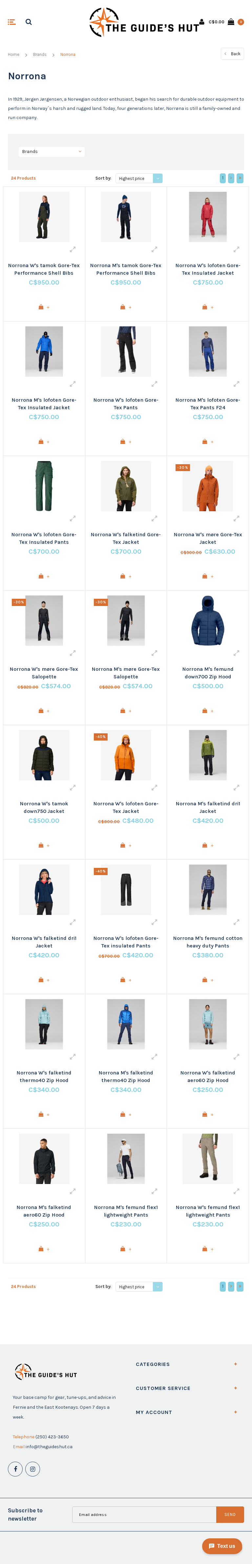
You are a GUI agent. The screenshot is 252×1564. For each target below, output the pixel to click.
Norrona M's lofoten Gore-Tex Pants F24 (208, 404)
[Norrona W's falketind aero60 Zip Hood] (208, 1024)
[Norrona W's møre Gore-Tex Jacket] (208, 486)
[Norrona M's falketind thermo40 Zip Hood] (126, 1024)
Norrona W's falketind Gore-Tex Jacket (126, 538)
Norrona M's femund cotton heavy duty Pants (207, 942)
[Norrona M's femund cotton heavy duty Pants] (208, 890)
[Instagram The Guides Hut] (32, 1469)
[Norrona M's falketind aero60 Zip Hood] (44, 1159)
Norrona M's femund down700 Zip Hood (208, 673)
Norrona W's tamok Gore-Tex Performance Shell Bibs (44, 269)
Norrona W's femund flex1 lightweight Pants (208, 1211)
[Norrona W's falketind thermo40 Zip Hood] (44, 1024)
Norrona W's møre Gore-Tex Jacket (208, 538)
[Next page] (231, 178)
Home (13, 54)
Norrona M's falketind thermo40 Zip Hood (126, 1076)
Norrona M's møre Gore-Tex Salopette (126, 673)
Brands (40, 54)
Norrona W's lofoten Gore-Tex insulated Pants (126, 942)
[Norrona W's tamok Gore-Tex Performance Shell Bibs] (44, 217)
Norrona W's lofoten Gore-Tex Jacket (126, 807)
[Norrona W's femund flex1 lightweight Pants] (208, 1159)
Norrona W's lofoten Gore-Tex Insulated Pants (43, 538)
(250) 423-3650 (52, 1437)
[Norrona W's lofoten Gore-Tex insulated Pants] (126, 890)
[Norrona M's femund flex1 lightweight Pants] (126, 1159)
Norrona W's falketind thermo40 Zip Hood (44, 1076)
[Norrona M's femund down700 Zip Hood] (208, 620)
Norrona (67, 54)
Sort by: (103, 178)
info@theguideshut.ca (49, 1447)
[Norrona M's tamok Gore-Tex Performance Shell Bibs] (126, 217)
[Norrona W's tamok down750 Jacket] (44, 755)
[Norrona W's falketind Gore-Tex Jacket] (126, 486)
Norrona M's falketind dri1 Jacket (208, 807)
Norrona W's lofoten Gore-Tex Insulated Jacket (208, 269)
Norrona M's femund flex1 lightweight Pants (126, 1211)
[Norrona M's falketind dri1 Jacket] (208, 755)
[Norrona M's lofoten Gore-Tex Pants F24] (208, 351)
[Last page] (240, 178)
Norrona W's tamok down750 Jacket (44, 807)
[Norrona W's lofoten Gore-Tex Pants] (126, 351)
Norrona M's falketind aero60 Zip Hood (44, 1211)
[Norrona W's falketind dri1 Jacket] (44, 890)
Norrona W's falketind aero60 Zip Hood (207, 1076)
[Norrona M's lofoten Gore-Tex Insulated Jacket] (44, 351)
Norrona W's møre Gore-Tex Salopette (44, 673)
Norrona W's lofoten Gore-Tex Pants (126, 404)
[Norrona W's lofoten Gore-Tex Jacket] (126, 755)
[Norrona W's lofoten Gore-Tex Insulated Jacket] (208, 217)
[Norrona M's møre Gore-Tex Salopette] (126, 620)
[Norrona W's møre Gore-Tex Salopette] (44, 620)
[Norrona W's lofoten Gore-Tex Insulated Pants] (44, 486)
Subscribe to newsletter (25, 1514)
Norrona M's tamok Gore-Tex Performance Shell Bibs (125, 269)
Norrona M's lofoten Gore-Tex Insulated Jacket (44, 404)
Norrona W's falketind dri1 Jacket (44, 942)
